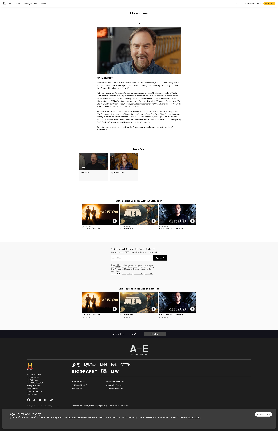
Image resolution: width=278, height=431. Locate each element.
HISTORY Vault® (33, 377)
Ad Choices (125, 406)
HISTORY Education (34, 374)
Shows (18, 4)
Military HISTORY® (33, 386)
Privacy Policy (127, 274)
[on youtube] (40, 400)
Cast (139, 23)
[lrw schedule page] (115, 371)
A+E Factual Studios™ (79, 385)
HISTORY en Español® (35, 383)
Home (10, 4)
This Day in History (30, 4)
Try (266, 3)
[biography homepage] (84, 371)
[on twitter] (34, 400)
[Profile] (241, 3)
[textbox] (132, 258)
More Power (139, 13)
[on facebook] (28, 399)
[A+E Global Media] (139, 350)
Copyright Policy (101, 406)
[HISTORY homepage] (31, 366)
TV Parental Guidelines (114, 388)
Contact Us (149, 274)
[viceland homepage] (126, 365)
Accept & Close (262, 414)
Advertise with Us (78, 381)
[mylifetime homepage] (90, 365)
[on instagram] (45, 400)
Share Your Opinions (34, 391)
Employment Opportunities (115, 381)
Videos (43, 4)
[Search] (236, 3)
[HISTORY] (4, 3)
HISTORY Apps (32, 380)
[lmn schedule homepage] (103, 365)
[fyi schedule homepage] (114, 365)
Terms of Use (138, 274)
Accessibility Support (113, 385)
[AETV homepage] (76, 365)
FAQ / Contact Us (33, 394)
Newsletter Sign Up (34, 388)
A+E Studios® (77, 388)
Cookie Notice (114, 406)
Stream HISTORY (253, 3)
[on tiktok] (51, 400)
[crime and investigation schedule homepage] (104, 371)
